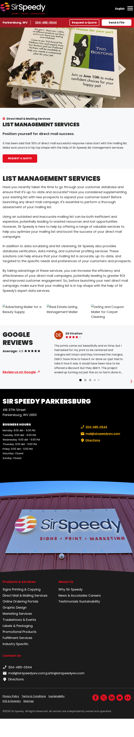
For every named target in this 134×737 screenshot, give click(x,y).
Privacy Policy (11, 696)
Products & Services (19, 582)
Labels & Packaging (18, 626)
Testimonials (68, 601)
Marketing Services (17, 613)
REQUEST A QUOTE (20, 158)
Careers (94, 595)
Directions (92, 440)
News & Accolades (72, 595)
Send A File (116, 23)
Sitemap (28, 701)
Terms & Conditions (34, 696)
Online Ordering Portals (20, 601)
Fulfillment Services (17, 638)
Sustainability (89, 601)
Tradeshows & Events (19, 620)
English (120, 8)
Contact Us (12, 655)
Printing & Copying (26, 589)
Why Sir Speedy (70, 589)
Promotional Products (19, 632)
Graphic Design (15, 607)
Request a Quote (84, 23)
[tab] (80, 380)
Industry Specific (15, 644)
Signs (7, 589)
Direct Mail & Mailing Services (28, 119)
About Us (65, 582)
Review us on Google (19, 372)
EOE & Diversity (12, 701)
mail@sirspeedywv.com (102, 434)
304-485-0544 (46, 23)
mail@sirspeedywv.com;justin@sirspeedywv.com (46, 673)
